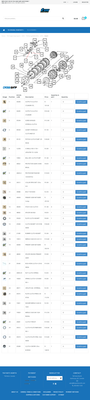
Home (3, 36)
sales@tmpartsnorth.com (77, 383)
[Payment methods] (27, 380)
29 (44, 72)
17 (66, 71)
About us (14, 392)
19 (70, 67)
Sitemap (61, 395)
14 (39, 81)
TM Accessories (31, 30)
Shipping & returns (33, 395)
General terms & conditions (31, 392)
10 (45, 44)
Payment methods (72, 392)
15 (54, 82)
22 (25, 90)
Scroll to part (81, 102)
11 (45, 40)
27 (13, 67)
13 (50, 85)
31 (62, 55)
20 (72, 62)
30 (31, 64)
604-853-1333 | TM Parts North (15, 2)
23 (31, 86)
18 (55, 68)
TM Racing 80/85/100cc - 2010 (34, 36)
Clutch (46, 36)
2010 (23, 36)
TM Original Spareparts (15, 30)
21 (67, 58)
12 (68, 77)
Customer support (49, 395)
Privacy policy (58, 392)
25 (17, 78)
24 (17, 81)
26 (17, 74)
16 (61, 76)
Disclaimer (47, 392)
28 (21, 65)
